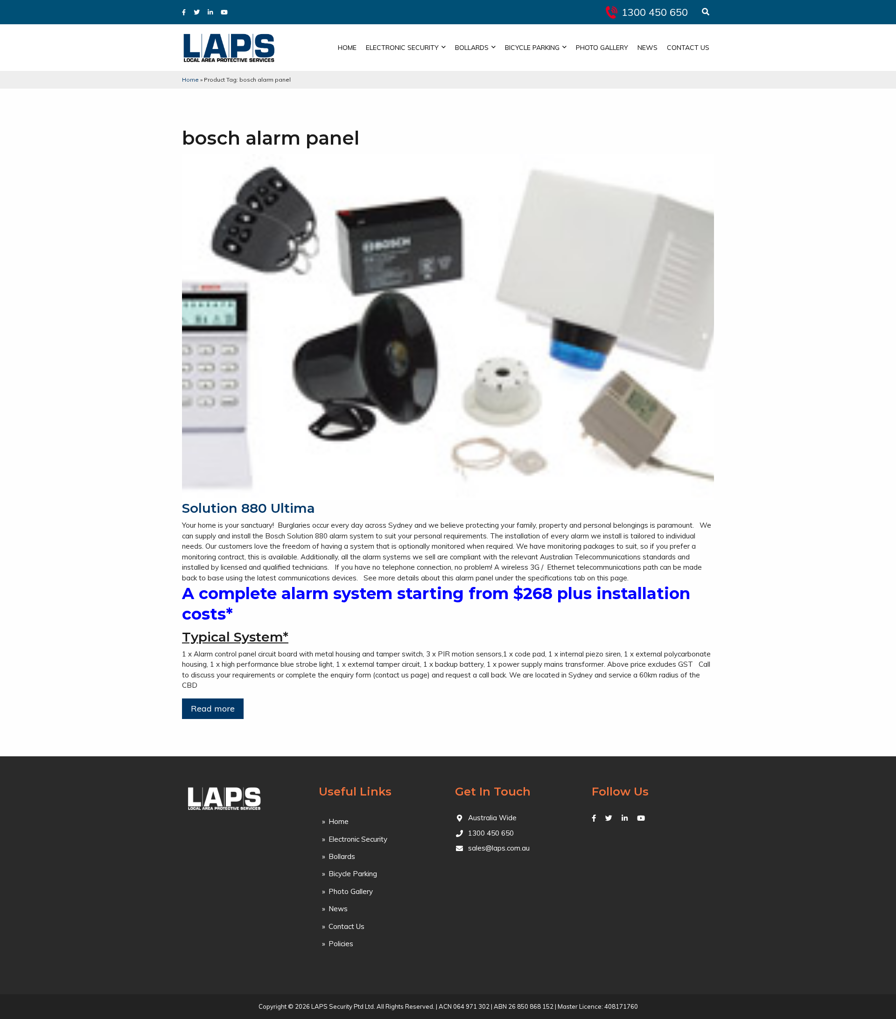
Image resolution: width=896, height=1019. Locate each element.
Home (347, 47)
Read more (213, 708)
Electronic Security (402, 47)
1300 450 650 (655, 12)
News (647, 47)
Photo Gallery (602, 47)
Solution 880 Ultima (248, 508)
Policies (341, 943)
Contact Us (688, 47)
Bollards (472, 47)
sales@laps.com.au (499, 848)
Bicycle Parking (532, 47)
